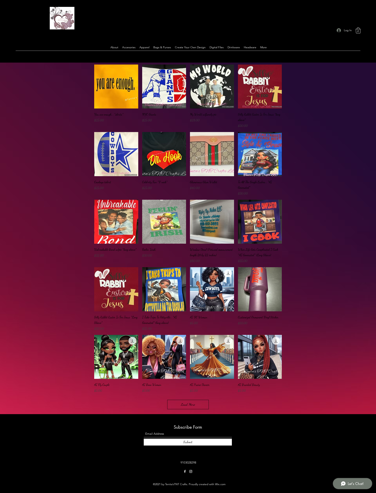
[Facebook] (185, 471)
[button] (358, 30)
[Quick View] (116, 87)
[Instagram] (191, 471)
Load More (188, 404)
